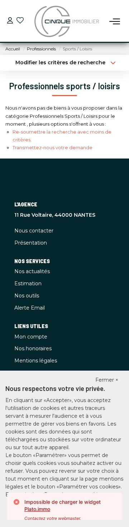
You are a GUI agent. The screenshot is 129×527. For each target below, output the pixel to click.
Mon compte (30, 336)
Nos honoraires (33, 348)
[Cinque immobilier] (66, 21)
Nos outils (26, 295)
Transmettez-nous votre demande (52, 147)
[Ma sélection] (20, 21)
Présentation (30, 243)
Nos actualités (32, 271)
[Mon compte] (10, 21)
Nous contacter (33, 230)
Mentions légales (35, 360)
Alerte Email (29, 308)
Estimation (28, 283)
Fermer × (106, 380)
